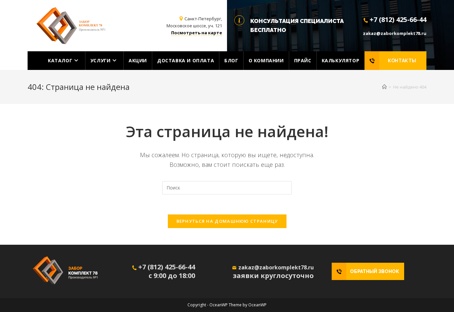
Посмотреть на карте (196, 33)
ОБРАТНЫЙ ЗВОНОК (374, 271)
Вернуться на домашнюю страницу (227, 221)
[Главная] (384, 87)
